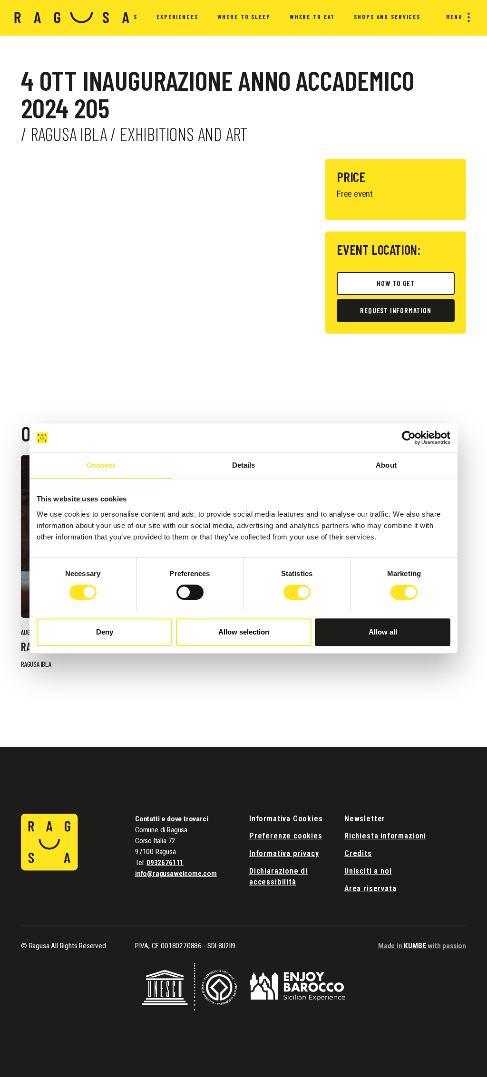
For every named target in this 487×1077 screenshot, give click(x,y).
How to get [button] (396, 283)
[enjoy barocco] (297, 986)
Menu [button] (454, 16)
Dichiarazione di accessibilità (278, 876)
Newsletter (364, 818)
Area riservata (370, 888)
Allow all (383, 632)
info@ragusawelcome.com (176, 873)
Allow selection (243, 632)
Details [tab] (243, 465)
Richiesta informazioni (385, 835)
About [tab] (386, 465)
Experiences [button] (177, 16)
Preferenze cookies (285, 835)
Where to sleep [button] (244, 16)
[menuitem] (177, 18)
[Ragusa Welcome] (72, 17)
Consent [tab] (101, 465)
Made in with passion (422, 946)
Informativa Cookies (286, 818)
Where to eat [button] (312, 16)
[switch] (190, 592)
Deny (104, 632)
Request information (395, 310)
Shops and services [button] (387, 16)
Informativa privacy (284, 853)
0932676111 (165, 862)
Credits (358, 853)
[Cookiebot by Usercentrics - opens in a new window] (408, 438)
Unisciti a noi (367, 870)
